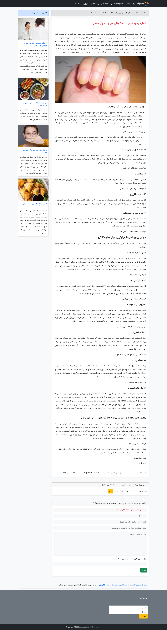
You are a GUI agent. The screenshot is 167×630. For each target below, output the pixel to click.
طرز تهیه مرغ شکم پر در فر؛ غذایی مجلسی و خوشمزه (33, 104)
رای (110, 491)
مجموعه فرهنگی (117, 3)
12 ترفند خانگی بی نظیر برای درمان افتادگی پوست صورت (35, 44)
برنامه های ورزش (102, 3)
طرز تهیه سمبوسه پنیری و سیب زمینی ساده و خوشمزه (35, 204)
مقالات (127, 3)
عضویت (143, 616)
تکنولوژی (86, 3)
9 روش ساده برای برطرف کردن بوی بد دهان (34, 151)
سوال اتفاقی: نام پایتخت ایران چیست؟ (132, 558)
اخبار (93, 3)
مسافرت (78, 3)
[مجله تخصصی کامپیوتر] (140, 3)
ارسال (144, 570)
